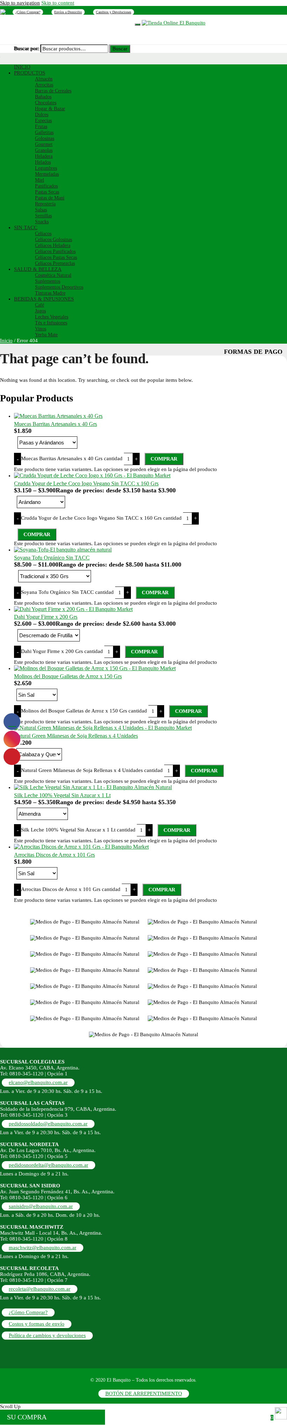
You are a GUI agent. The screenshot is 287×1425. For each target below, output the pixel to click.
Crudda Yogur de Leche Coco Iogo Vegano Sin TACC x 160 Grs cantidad (101, 518)
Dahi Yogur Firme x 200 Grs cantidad (62, 651)
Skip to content (57, 3)
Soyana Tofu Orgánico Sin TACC (52, 558)
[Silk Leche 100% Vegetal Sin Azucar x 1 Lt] (93, 787)
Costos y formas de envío (36, 1324)
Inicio (6, 340)
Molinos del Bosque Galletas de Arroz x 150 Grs (68, 676)
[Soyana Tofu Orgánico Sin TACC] (63, 550)
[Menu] (137, 24)
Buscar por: (27, 48)
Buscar (119, 48)
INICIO (25, 22)
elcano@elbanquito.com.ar (38, 1082)
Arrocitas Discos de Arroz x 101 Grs (54, 855)
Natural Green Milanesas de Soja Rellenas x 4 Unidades (76, 736)
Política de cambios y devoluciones (47, 1335)
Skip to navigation (20, 3)
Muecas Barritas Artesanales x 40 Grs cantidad (71, 458)
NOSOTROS (52, 22)
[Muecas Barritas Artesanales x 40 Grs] (58, 416)
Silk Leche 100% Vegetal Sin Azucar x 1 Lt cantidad (78, 830)
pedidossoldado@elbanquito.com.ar (48, 1123)
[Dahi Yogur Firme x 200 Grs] (73, 609)
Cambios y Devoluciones (113, 12)
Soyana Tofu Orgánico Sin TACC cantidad (67, 592)
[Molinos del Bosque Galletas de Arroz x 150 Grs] (95, 668)
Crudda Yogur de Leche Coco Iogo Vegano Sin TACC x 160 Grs (86, 483)
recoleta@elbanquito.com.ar (39, 1289)
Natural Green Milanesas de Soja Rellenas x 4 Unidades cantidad (92, 770)
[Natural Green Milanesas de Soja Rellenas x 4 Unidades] (103, 728)
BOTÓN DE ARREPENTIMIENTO (143, 1393)
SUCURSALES (86, 22)
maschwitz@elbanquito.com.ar (42, 1247)
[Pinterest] (3, 11)
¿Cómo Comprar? (27, 12)
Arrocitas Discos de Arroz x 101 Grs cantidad (70, 889)
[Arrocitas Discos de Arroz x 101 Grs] (81, 847)
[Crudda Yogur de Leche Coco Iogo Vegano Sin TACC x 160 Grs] (92, 475)
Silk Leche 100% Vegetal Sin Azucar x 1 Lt (62, 795)
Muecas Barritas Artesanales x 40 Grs (55, 424)
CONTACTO (119, 22)
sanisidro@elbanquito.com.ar (41, 1206)
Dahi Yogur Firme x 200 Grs (45, 617)
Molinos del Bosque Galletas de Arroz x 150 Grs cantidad (84, 711)
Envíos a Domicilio (68, 12)
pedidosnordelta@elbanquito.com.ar (48, 1165)
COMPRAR (163, 459)
